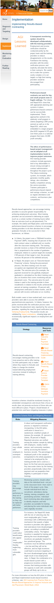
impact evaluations (29, 314)
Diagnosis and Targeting (6, 29)
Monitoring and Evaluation (6, 56)
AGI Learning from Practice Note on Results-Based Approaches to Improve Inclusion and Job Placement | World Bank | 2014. (32, 582)
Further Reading (5, 67)
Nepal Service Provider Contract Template (44, 375)
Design (5, 39)
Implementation (6, 46)
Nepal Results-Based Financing (46, 364)
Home (4, 19)
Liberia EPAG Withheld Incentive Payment (45, 389)
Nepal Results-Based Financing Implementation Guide (47, 353)
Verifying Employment (20, 312)
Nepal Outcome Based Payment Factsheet (45, 339)
